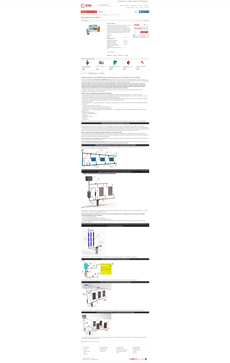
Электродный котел (87, 341)
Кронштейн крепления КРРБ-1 (141, 67)
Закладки (135, 351)
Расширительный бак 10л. (100, 66)
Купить (144, 32)
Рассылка (135, 352)
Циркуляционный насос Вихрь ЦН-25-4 (127, 67)
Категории (84, 11)
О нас (85, 352)
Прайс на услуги (87, 351)
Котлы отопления (86, 14)
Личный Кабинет (136, 348)
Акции (117, 352)
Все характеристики (111, 51)
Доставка (86, 354)
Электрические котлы (95, 14)
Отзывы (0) (101, 73)
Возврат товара (103, 349)
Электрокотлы (96, 341)
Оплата (85, 349)
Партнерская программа (121, 351)
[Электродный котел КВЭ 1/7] (93, 30)
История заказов (136, 349)
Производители (119, 348)
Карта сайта (102, 351)
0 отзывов (147, 20)
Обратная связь (103, 348)
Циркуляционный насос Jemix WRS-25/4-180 (86, 67)
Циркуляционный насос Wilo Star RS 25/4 (115, 67)
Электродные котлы (105, 14)
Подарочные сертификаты (121, 349)
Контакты (86, 348)
